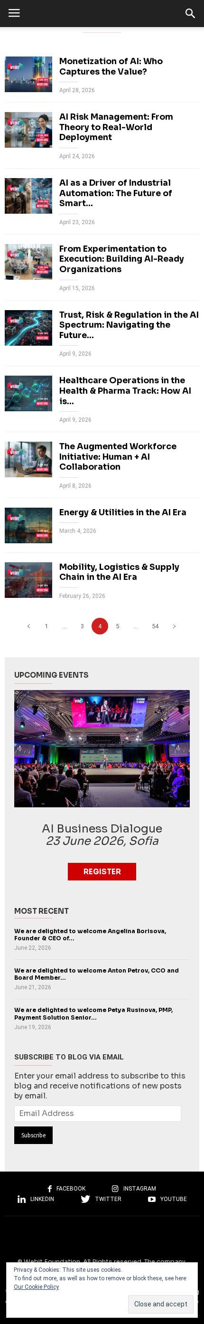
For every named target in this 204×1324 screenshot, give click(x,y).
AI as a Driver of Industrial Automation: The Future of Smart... (115, 193)
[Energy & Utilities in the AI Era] (28, 525)
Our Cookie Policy (36, 1287)
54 (155, 626)
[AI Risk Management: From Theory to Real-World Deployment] (28, 130)
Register (102, 871)
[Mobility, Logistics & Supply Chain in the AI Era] (28, 580)
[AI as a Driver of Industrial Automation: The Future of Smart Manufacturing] (28, 196)
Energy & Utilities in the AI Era (122, 512)
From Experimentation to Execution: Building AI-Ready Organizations (121, 259)
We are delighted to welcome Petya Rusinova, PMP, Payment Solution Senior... (93, 1013)
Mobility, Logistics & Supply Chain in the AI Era (119, 572)
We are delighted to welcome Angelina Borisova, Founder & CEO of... (90, 934)
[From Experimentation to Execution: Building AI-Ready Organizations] (28, 262)
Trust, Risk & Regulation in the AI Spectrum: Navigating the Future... (129, 325)
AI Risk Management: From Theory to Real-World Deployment (116, 127)
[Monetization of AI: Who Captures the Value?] (28, 74)
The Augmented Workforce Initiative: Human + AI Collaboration (117, 456)
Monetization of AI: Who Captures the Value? (111, 66)
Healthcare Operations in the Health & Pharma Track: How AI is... (125, 390)
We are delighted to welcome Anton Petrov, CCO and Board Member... (96, 974)
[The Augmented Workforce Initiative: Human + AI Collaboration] (28, 459)
